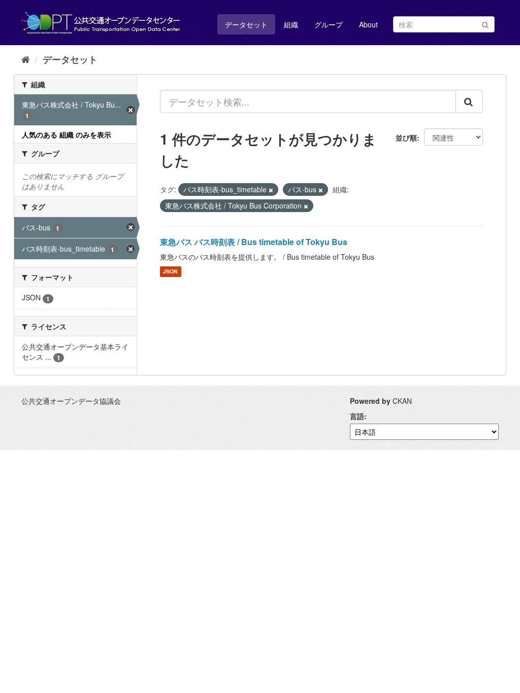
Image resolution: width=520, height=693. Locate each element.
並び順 (406, 137)
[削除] (271, 190)
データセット (246, 24)
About (368, 24)
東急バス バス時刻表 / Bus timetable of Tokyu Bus (253, 242)
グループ (328, 24)
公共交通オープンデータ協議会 (71, 401)
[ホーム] (25, 58)
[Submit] (485, 23)
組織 (291, 24)
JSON (170, 271)
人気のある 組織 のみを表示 (66, 134)
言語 (357, 416)
